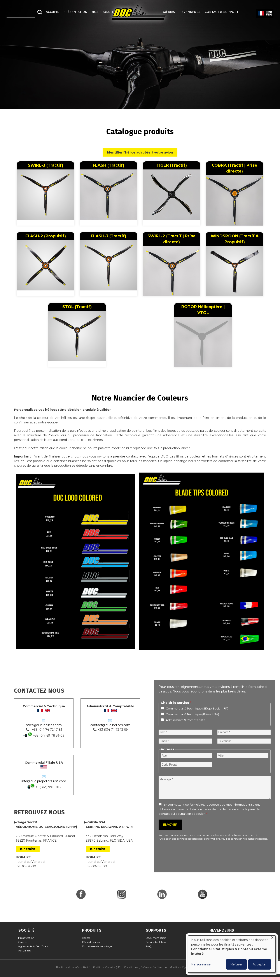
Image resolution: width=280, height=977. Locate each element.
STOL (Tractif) (77, 306)
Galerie (24, 942)
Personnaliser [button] (201, 964)
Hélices (87, 937)
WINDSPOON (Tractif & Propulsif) (235, 239)
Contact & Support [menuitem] (224, 12)
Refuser (236, 964)
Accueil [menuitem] (52, 12)
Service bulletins (157, 942)
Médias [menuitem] (169, 12)
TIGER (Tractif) (171, 165)
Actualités (26, 950)
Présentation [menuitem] (75, 12)
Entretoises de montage (98, 946)
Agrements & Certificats (34, 946)
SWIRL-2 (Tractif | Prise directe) (171, 239)
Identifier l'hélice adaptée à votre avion (140, 152)
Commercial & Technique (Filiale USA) (192, 714)
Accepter (260, 964)
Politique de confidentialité (73, 967)
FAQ (150, 946)
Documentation (157, 937)
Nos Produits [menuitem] (104, 12)
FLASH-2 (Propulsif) (45, 236)
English (269, 14)
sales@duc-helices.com (44, 725)
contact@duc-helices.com (110, 725)
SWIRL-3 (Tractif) (45, 165)
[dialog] (232, 954)
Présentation (27, 937)
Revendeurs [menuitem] (189, 12)
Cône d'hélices (92, 942)
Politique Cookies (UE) (107, 967)
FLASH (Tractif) (108, 165)
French (261, 14)
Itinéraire (27, 849)
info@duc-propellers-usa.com (43, 781)
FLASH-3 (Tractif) (108, 236)
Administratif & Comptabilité (185, 720)
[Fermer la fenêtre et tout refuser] (272, 938)
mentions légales (257, 838)
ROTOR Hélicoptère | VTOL (203, 309)
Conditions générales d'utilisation (145, 967)
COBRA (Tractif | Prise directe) (234, 168)
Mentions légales (180, 967)
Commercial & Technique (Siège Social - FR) (197, 708)
